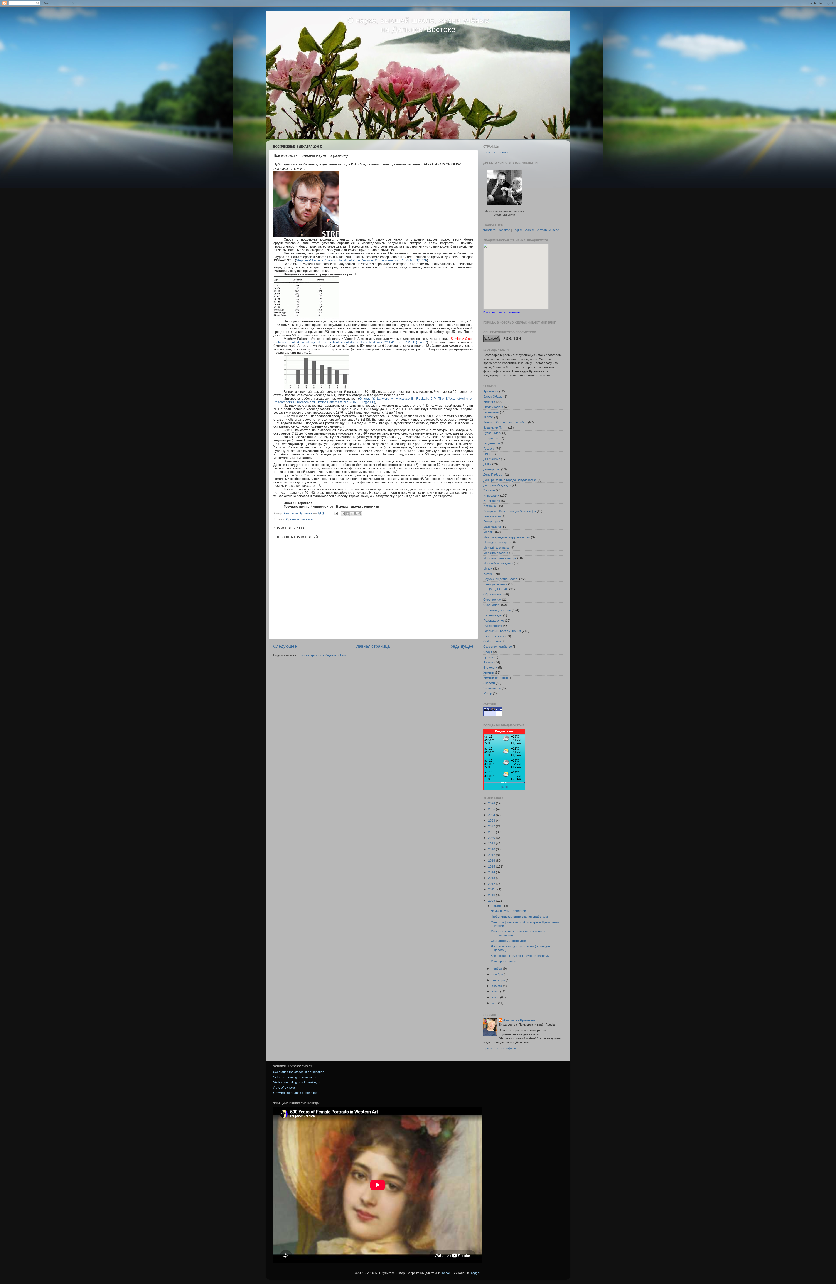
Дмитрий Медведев (497, 485)
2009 (492, 900)
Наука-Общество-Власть (500, 579)
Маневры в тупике (504, 961)
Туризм (488, 657)
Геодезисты (491, 443)
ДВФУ (487, 464)
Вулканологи (492, 433)
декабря (498, 905)
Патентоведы (492, 615)
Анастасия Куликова (519, 1020)
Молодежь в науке (496, 542)
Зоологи (489, 490)
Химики (488, 672)
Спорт (487, 652)
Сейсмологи (492, 641)
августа (497, 985)
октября (498, 974)
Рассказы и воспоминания (502, 631)
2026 (492, 803)
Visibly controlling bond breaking (295, 1082)
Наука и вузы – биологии (508, 910)
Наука (487, 573)
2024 (492, 815)
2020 (492, 837)
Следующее (285, 646)
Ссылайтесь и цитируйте (508, 940)
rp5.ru (504, 787)
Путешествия (492, 625)
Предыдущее (460, 646)
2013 (492, 878)
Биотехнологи (493, 407)
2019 (492, 843)
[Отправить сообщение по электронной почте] (335, 513)
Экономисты (492, 688)
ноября (497, 968)
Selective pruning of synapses (293, 1077)
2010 (492, 895)
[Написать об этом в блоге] (347, 513)
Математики (492, 526)
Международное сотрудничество (506, 537)
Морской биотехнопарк (499, 558)
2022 (492, 826)
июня (496, 997)
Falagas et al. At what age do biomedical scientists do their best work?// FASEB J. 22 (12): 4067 (351, 342)
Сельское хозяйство (497, 646)
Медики (488, 532)
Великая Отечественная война (505, 422)
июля (496, 991)
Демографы (491, 469)
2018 (492, 849)
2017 (492, 855)
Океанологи (491, 605)
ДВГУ (487, 453)
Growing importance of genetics (295, 1092)
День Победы (492, 474)
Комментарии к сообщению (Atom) (323, 655)
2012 (492, 883)
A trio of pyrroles (284, 1087)
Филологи (490, 667)
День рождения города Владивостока (510, 480)
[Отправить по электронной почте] (343, 513)
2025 (492, 809)
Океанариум (492, 599)
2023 (492, 820)
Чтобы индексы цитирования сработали (519, 916)
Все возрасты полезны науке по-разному (520, 955)
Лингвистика (492, 516)
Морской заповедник (498, 563)
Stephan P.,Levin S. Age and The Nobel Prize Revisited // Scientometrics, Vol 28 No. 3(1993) (361, 260)
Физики (488, 662)
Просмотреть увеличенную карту (501, 312)
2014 (492, 872)
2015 (492, 866)
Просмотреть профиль (499, 1048)
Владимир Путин (495, 427)
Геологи (489, 448)
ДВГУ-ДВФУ (491, 459)
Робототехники (493, 636)
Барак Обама (492, 396)
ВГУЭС (488, 417)
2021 (492, 832)
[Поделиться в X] (351, 513)
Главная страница (372, 646)
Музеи (487, 568)
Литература (491, 521)
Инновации (491, 495)
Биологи (489, 401)
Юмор (487, 693)
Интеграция (491, 500)
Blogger (475, 1273)
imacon (446, 1273)
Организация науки (300, 519)
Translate (503, 230)
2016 (492, 860)
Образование (492, 594)
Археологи (490, 391)
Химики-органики (495, 677)
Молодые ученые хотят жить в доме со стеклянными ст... (518, 933)
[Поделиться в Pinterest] (360, 513)
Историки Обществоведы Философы (509, 511)
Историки (490, 505)
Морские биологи (495, 552)
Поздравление (493, 620)
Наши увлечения (495, 584)
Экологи (489, 683)
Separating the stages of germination (298, 1071)
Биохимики (491, 412)
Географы (490, 438)
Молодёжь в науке (496, 547)
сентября (499, 980)
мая (495, 1003)
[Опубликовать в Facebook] (356, 513)
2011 (492, 889)
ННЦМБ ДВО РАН (495, 589)
